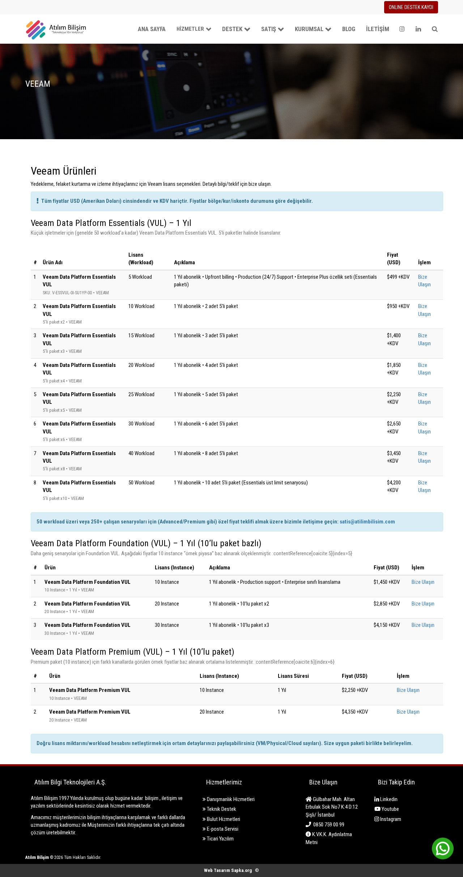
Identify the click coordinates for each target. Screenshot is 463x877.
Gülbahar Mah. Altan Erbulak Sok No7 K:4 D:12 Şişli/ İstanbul (332, 807)
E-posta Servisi (222, 829)
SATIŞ (268, 29)
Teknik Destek (221, 809)
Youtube (390, 809)
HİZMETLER (190, 29)
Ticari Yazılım (220, 838)
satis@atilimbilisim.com (367, 521)
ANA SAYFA (152, 29)
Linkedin (388, 799)
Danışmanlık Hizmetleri (230, 799)
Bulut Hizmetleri (223, 819)
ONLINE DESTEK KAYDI (411, 7)
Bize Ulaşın (423, 582)
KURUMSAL (309, 29)
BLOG (348, 29)
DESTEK (232, 29)
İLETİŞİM (377, 29)
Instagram (390, 819)
